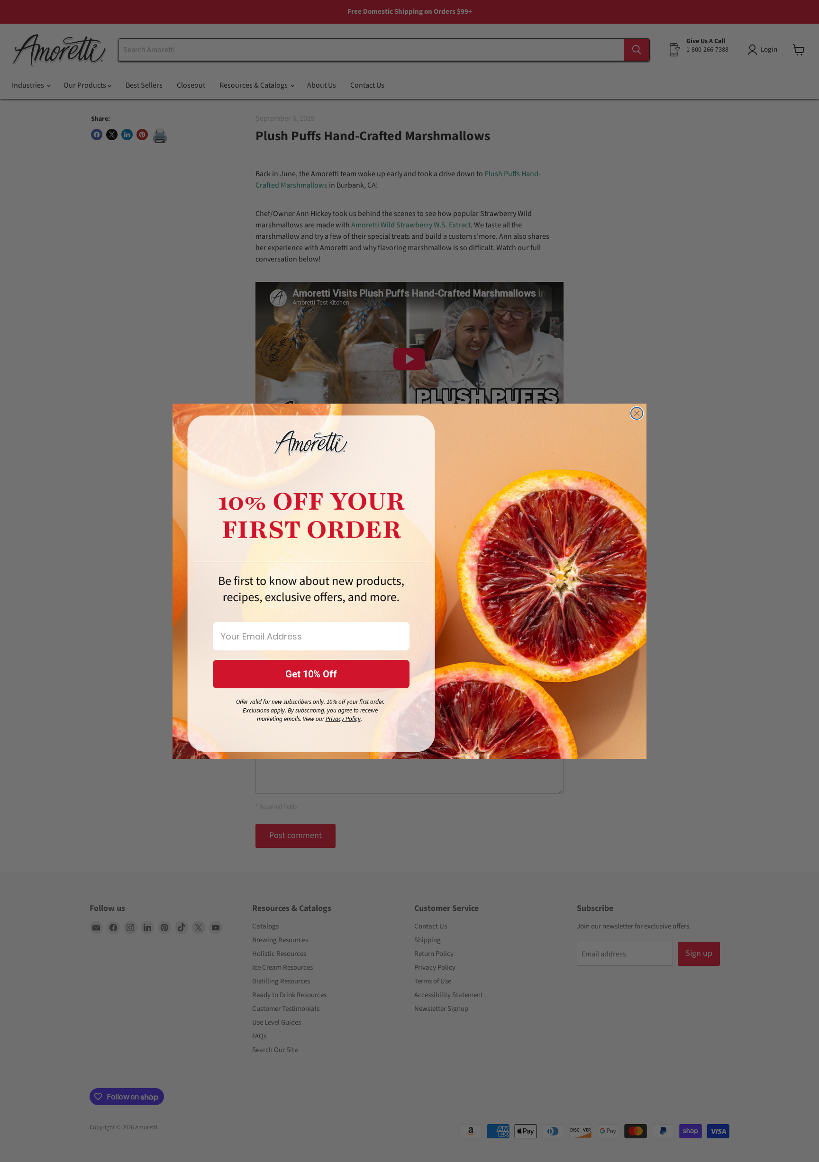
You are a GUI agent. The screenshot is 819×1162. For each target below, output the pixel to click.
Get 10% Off (311, 674)
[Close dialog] (637, 413)
